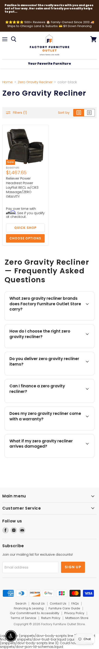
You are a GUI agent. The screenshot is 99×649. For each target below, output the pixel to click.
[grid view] (78, 112)
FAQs (75, 603)
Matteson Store (76, 618)
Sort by (64, 112)
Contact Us (58, 603)
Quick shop (25, 228)
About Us (38, 603)
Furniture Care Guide (64, 608)
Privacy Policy (74, 613)
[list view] (89, 112)
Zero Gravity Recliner (35, 82)
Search (20, 603)
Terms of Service (23, 618)
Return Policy (50, 618)
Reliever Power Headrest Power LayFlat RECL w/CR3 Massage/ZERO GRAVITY (22, 187)
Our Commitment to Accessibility (34, 613)
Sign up (73, 567)
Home (7, 82)
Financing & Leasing (29, 608)
